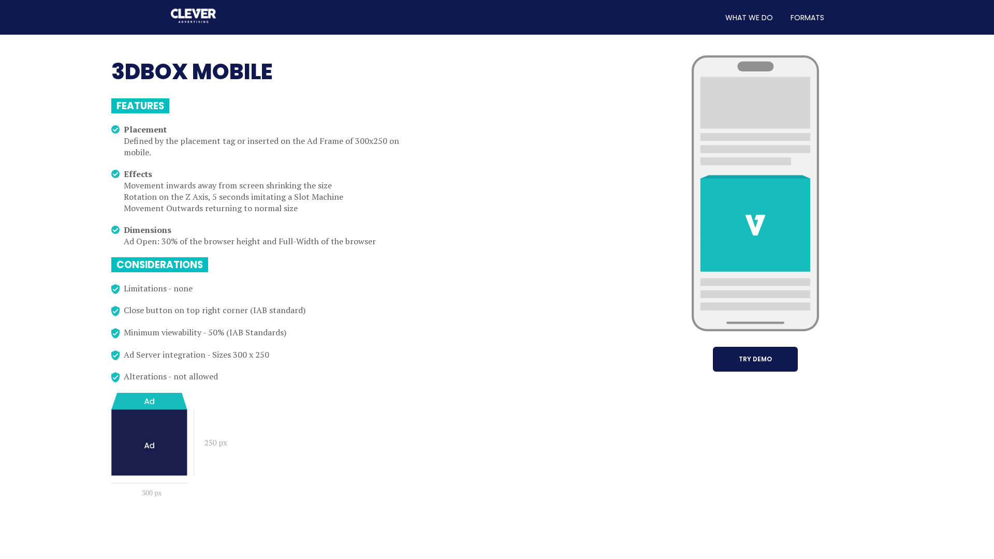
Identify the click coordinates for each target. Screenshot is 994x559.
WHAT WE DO (749, 17)
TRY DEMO (755, 359)
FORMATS (807, 17)
